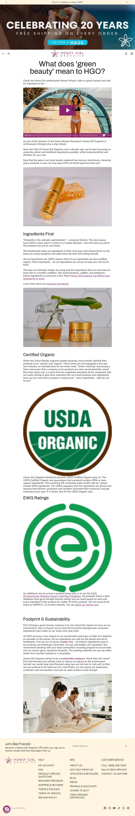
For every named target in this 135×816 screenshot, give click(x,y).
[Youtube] (114, 808)
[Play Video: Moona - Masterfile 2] (67, 110)
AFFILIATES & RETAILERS (84, 773)
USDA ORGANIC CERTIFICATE (79, 796)
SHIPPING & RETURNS (50, 785)
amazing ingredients (58, 283)
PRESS (73, 782)
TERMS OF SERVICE (49, 793)
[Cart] (132, 54)
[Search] (9, 54)
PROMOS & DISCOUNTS (83, 786)
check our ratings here (87, 604)
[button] (7, 809)
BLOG (73, 777)
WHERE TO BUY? (79, 790)
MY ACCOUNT (46, 765)
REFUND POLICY (47, 797)
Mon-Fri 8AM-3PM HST (114, 769)
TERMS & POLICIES (49, 789)
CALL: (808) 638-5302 (113, 765)
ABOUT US (76, 765)
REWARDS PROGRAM (50, 780)
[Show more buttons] (109, 135)
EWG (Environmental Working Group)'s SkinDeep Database (60, 595)
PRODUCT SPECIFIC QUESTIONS (49, 775)
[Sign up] (126, 746)
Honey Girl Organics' (82, 275)
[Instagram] (109, 808)
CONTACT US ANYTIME (114, 773)
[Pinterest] (128, 808)
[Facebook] (105, 808)
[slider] (65, 135)
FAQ (40, 769)
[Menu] (3, 54)
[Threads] (123, 808)
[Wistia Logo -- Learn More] (104, 135)
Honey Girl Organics (18, 808)
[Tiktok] (118, 808)
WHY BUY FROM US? (81, 769)
